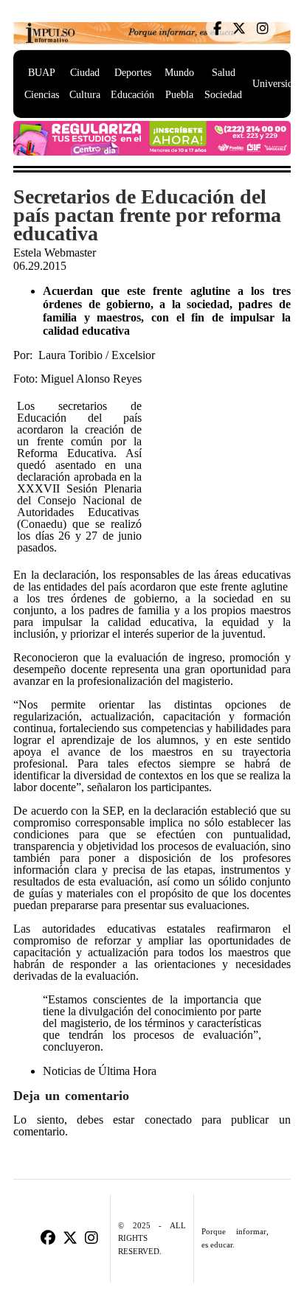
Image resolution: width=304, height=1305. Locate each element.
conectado (168, 1120)
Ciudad (85, 72)
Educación (132, 94)
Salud (223, 72)
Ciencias (41, 94)
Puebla (179, 94)
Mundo (179, 72)
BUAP (41, 72)
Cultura (84, 94)
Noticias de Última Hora (99, 1071)
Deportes (132, 72)
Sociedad (223, 94)
